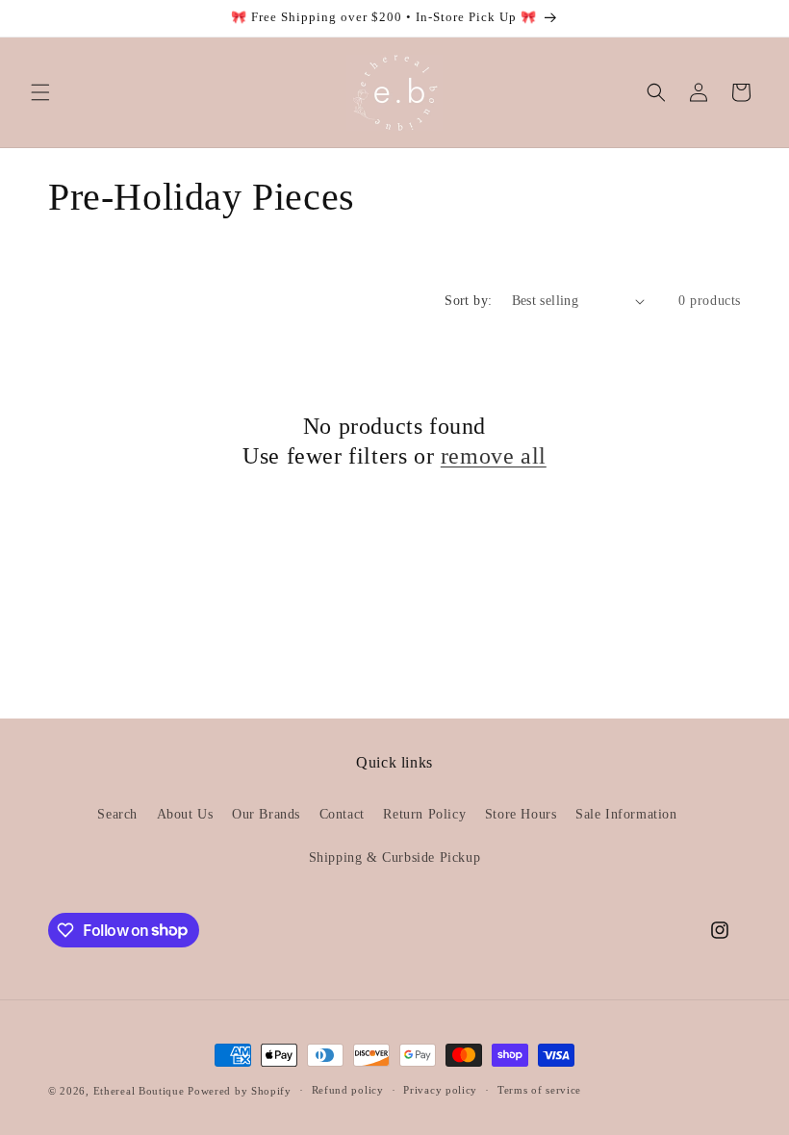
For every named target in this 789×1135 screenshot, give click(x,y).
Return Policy (424, 814)
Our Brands (266, 814)
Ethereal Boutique (139, 1091)
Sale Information (626, 814)
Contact (342, 814)
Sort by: (468, 300)
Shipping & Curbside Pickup (395, 857)
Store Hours (521, 814)
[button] (40, 92)
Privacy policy (440, 1090)
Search (117, 814)
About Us (185, 814)
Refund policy (348, 1090)
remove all (494, 455)
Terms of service (539, 1090)
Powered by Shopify (240, 1091)
